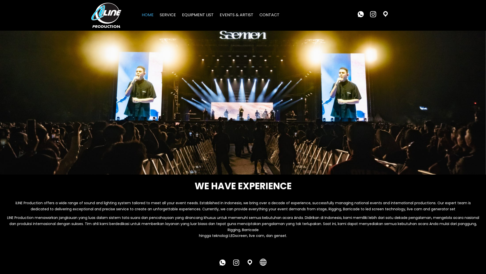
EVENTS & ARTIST (236, 15)
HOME (148, 15)
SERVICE (168, 15)
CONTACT (269, 15)
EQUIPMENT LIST (198, 15)
